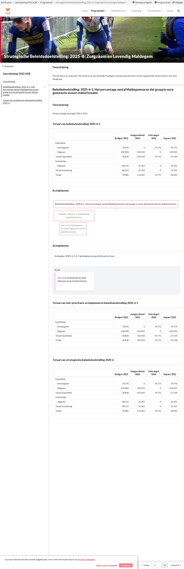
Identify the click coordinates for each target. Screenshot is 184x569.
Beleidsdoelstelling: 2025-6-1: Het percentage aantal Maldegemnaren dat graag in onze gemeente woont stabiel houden (21, 90)
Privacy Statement (86, 559)
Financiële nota (118, 10)
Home (85, 10)
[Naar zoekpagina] (178, 11)
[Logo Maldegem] (7, 11)
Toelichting (136, 10)
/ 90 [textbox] (164, 565)
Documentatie (154, 10)
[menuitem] (142, 2)
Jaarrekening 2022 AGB (26, 2)
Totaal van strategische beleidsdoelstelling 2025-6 (22, 101)
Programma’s (46, 2)
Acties (170, 10)
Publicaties (6, 2)
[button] (74, 282)
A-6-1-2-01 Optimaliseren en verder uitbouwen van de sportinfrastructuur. (73, 228)
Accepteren (126, 565)
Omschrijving (9, 81)
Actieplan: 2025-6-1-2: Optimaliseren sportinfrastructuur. (74, 215)
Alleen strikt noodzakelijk (106, 565)
